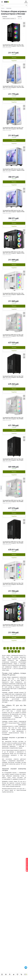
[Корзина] (21, 974)
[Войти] (9, 974)
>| (18, 651)
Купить (14, 57)
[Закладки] (17, 974)
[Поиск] (26, 5)
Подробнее (14, 60)
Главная (2, 8)
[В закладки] (24, 23)
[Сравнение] (13, 974)
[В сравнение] (24, 26)
